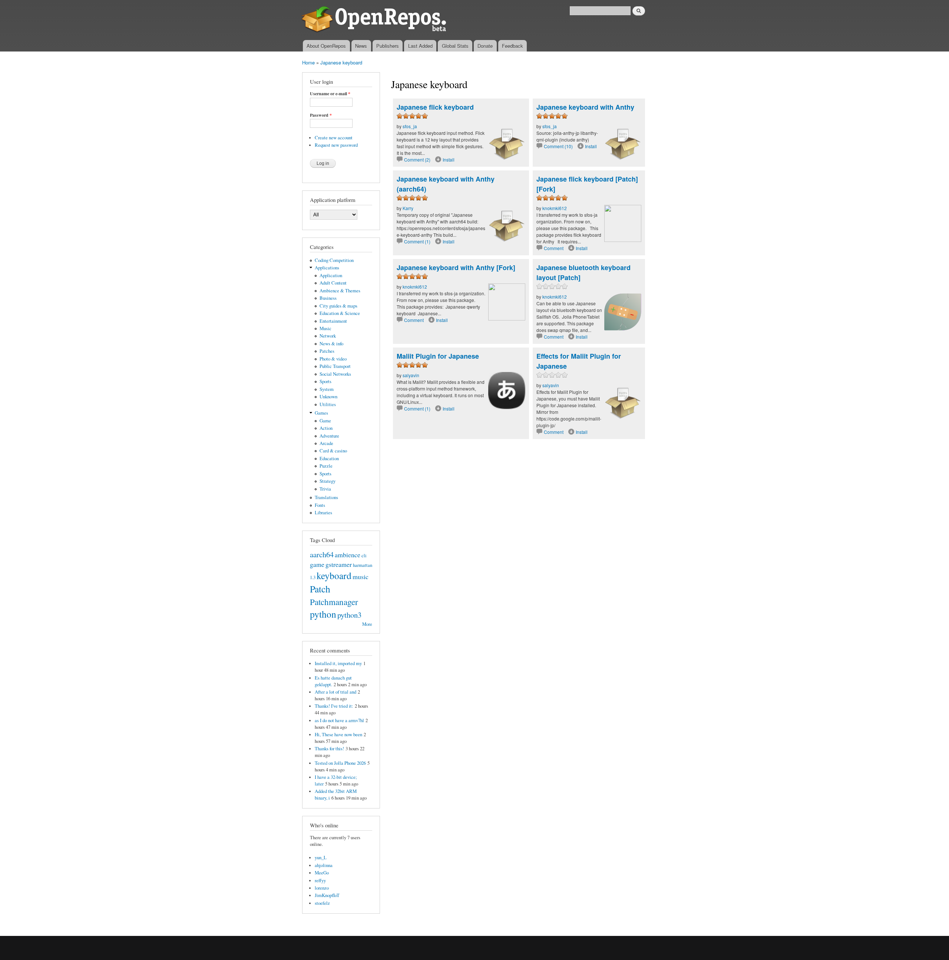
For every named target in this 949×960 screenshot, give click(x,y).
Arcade (326, 443)
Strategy (327, 481)
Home (308, 62)
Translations (326, 497)
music (360, 576)
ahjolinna (324, 865)
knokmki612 (554, 208)
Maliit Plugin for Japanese (438, 356)
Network (328, 336)
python (323, 614)
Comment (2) (417, 159)
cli (364, 555)
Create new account (334, 137)
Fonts (320, 505)
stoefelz (322, 903)
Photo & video (333, 359)
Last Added (420, 45)
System (327, 389)
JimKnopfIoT (327, 895)
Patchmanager (334, 601)
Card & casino (333, 451)
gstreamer (338, 564)
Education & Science (340, 313)
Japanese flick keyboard (435, 107)
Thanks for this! (329, 748)
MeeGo (322, 873)
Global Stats (455, 45)
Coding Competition (334, 260)
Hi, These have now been (338, 734)
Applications (327, 268)
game (317, 564)
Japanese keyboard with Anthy (585, 107)
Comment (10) (558, 146)
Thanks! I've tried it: (334, 706)
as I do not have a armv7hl (339, 720)
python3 (349, 614)
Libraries (323, 512)
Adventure (329, 436)
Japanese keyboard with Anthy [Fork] (456, 267)
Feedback (512, 45)
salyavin (411, 375)
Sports (325, 381)
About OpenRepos (326, 45)
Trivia (325, 489)
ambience (347, 554)
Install (448, 159)
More (367, 624)
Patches (327, 351)
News (361, 45)
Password (321, 115)
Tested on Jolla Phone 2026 (340, 763)
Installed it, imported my (338, 663)
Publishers (387, 45)
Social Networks (335, 374)
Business (328, 298)
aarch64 (322, 554)
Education (329, 458)
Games (321, 413)
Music (325, 328)
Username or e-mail (330, 94)
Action (326, 428)
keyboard (334, 575)
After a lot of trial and (335, 692)
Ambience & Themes (340, 291)
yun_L (321, 857)
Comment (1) (417, 241)
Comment (554, 248)
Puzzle (326, 466)
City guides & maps (338, 306)
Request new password (336, 145)
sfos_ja (410, 126)
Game (325, 421)
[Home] (375, 20)
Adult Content (333, 283)
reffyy (320, 880)
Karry (408, 208)
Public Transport (335, 366)
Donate (485, 45)
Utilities (328, 404)
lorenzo (322, 888)
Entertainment (333, 321)
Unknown (328, 396)
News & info (331, 344)
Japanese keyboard (341, 62)
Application (331, 275)
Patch (320, 588)
